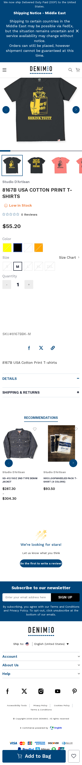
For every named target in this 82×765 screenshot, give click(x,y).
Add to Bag (38, 756)
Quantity (9, 276)
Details (9, 379)
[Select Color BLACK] (17, 247)
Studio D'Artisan (16, 182)
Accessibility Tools (17, 705)
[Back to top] (74, 722)
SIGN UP (65, 597)
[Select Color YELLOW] (7, 247)
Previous (6, 111)
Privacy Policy (19, 610)
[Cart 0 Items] (78, 70)
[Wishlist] (74, 756)
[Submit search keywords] (70, 70)
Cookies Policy (61, 705)
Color (6, 239)
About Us (10, 665)
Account (9, 656)
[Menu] (4, 70)
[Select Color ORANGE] (38, 247)
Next (76, 111)
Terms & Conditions (41, 709)
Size (5, 257)
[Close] (77, 31)
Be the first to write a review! (41, 563)
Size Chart (67, 257)
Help (6, 674)
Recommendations (41, 418)
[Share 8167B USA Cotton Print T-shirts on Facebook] (29, 348)
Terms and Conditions (64, 606)
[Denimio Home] (41, 69)
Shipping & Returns (21, 392)
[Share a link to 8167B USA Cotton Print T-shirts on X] (41, 348)
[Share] (53, 348)
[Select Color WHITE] (28, 247)
